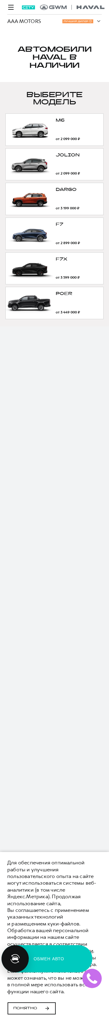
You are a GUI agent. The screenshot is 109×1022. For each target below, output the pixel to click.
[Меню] (11, 7)
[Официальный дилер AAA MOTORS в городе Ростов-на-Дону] (72, 7)
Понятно (25, 1008)
